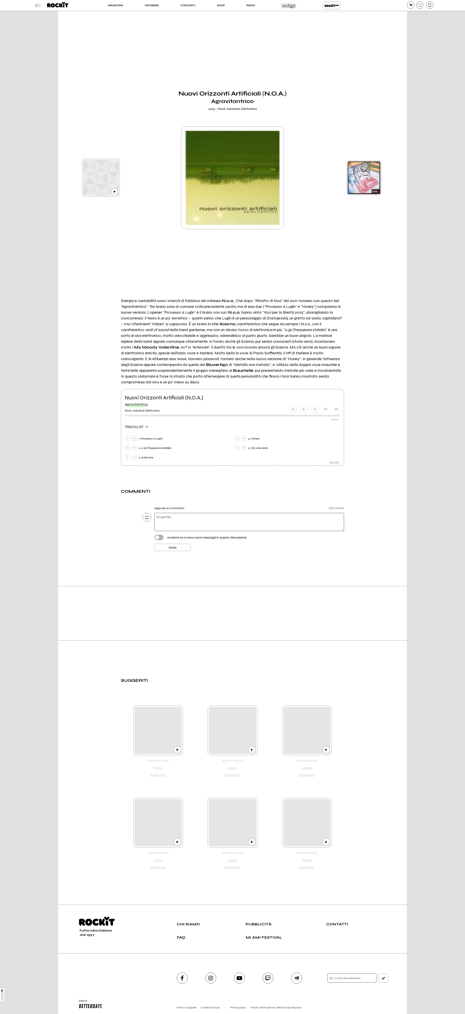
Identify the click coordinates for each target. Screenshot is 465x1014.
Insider (289, 5)
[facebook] (182, 978)
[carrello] (410, 5)
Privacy (2, 996)
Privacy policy (238, 1007)
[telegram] (296, 978)
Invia (172, 547)
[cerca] (419, 5)
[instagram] (210, 978)
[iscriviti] (383, 978)
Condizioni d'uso (210, 1007)
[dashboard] (429, 5)
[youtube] (239, 978)
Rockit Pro (332, 5)
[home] (57, 5)
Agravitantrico (136, 404)
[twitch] (267, 978)
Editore (81, 1002)
